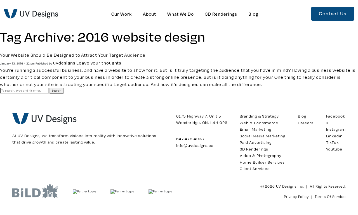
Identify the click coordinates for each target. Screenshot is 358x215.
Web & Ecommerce (259, 122)
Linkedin (334, 135)
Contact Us (333, 13)
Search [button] (56, 90)
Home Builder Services (262, 162)
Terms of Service (330, 196)
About (149, 14)
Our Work (121, 14)
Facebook (335, 116)
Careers (305, 122)
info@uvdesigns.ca (194, 145)
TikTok (332, 142)
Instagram (336, 129)
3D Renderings (221, 14)
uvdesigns (64, 63)
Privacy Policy (296, 196)
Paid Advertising (255, 142)
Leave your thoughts (98, 63)
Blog (253, 14)
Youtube (334, 149)
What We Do (180, 14)
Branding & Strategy (259, 116)
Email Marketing (255, 129)
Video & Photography (260, 155)
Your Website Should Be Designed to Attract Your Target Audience (72, 55)
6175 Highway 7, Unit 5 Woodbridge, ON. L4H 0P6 (201, 119)
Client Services (255, 168)
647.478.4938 (190, 138)
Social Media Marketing (262, 135)
